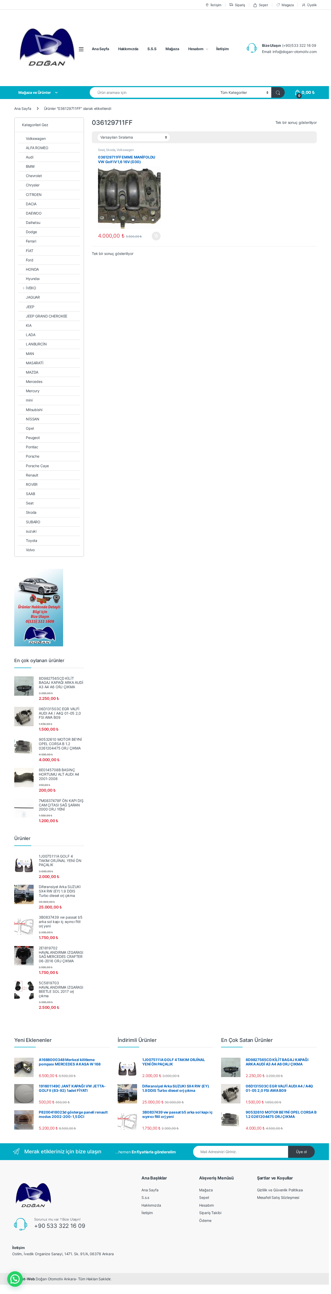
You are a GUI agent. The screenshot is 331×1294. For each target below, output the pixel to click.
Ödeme (205, 1220)
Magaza (288, 5)
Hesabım (196, 49)
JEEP (30, 307)
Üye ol (301, 1151)
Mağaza (172, 49)
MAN (30, 353)
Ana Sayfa (100, 49)
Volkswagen (125, 150)
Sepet (263, 5)
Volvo (30, 550)
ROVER (31, 484)
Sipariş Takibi (210, 1212)
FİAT (29, 250)
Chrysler (33, 185)
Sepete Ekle (155, 236)
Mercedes (34, 381)
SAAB (30, 493)
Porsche (32, 456)
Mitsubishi (34, 409)
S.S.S (151, 49)
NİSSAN (32, 419)
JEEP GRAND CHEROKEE (46, 316)
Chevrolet (34, 175)
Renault (32, 475)
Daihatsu (33, 222)
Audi (29, 157)
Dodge (31, 232)
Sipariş (240, 5)
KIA (29, 325)
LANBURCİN (36, 344)
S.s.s (145, 1197)
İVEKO (31, 288)
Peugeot (33, 437)
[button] (15, 1279)
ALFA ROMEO (37, 148)
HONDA (32, 269)
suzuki (31, 531)
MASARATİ (34, 363)
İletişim (215, 5)
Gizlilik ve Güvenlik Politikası (280, 1190)
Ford (29, 260)
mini (29, 400)
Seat (101, 150)
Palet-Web (26, 1279)
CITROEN (34, 194)
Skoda (110, 150)
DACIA (31, 204)
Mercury (33, 391)
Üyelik (312, 5)
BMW (30, 166)
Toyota (31, 540)
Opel (30, 428)
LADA (30, 334)
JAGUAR (33, 297)
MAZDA (32, 372)
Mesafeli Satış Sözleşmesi (278, 1197)
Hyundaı (33, 278)
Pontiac (32, 447)
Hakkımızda (128, 49)
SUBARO (33, 522)
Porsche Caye (37, 466)
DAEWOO (34, 213)
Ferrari (31, 241)
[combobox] (153, 92)
